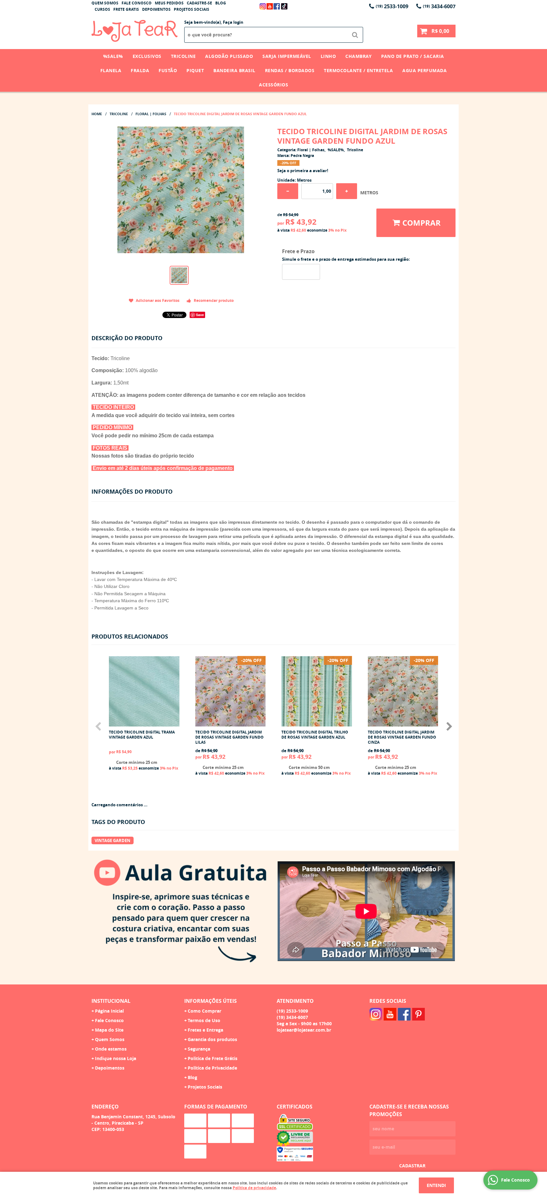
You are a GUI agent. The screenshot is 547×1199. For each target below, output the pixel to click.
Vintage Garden (112, 840)
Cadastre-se (199, 3)
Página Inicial (109, 1011)
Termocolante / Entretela (358, 70)
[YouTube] (270, 6)
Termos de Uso (204, 1020)
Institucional (110, 1000)
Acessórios (273, 85)
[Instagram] (263, 6)
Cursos (102, 9)
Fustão (168, 70)
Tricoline (183, 56)
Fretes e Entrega (205, 1030)
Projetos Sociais (191, 9)
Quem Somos (104, 3)
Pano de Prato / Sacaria (412, 56)
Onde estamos (111, 1049)
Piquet (195, 70)
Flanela (111, 70)
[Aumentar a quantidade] (346, 191)
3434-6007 (439, 6)
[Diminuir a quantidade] (287, 191)
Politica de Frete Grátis (212, 1058)
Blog (220, 3)
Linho (328, 56)
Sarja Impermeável (286, 56)
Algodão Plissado (229, 56)
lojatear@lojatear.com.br (304, 1030)
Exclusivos (147, 56)
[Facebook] (277, 6)
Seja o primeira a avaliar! (302, 170)
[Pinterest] (418, 1014)
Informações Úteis (210, 1000)
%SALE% (113, 56)
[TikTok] (284, 6)
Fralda (140, 70)
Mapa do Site (109, 1030)
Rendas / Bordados (290, 70)
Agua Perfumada (424, 70)
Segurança (199, 1049)
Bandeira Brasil (234, 70)
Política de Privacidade (212, 1068)
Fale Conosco (137, 3)
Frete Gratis (126, 9)
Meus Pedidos (169, 3)
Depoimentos (156, 9)
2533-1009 (392, 6)
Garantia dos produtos (212, 1039)
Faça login (233, 22)
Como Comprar (204, 1011)
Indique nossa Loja (115, 1058)
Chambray (358, 56)
